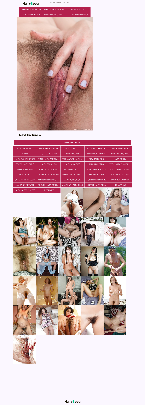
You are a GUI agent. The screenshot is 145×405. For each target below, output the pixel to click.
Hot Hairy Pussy (49, 154)
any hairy (49, 190)
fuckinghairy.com (120, 174)
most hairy (25, 174)
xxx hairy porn (96, 174)
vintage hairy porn (96, 185)
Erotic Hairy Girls (25, 164)
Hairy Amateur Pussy (55, 9)
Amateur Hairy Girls (72, 185)
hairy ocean (72, 154)
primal (25, 154)
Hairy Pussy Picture (25, 159)
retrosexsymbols (96, 148)
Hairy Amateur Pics (78, 15)
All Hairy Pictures (25, 185)
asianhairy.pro (96, 164)
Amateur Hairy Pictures (49, 180)
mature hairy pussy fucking (49, 185)
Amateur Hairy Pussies (73, 174)
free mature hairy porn (73, 159)
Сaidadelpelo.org (72, 148)
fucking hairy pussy (120, 169)
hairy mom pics (72, 164)
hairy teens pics (120, 148)
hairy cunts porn (96, 154)
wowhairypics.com (31, 9)
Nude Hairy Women (31, 15)
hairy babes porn (96, 159)
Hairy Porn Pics (79, 9)
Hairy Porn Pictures (49, 174)
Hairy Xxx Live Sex (72, 142)
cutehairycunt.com (25, 180)
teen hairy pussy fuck (120, 164)
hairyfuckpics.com (72, 180)
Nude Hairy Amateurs (49, 159)
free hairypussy (72, 169)
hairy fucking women (55, 15)
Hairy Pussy (120, 159)
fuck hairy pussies (48, 148)
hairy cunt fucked (48, 169)
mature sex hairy (120, 180)
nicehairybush (120, 185)
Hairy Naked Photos (25, 190)
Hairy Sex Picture (120, 154)
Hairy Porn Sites (25, 169)
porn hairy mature (96, 180)
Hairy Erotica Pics (96, 169)
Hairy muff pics (25, 148)
